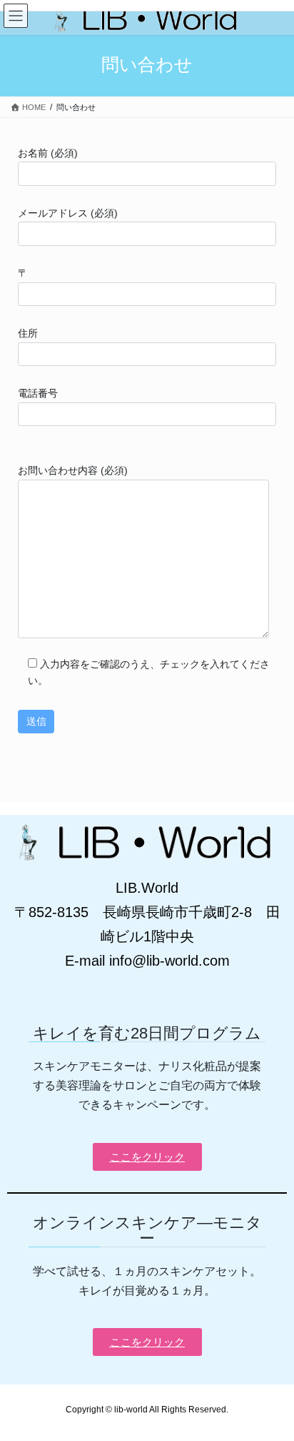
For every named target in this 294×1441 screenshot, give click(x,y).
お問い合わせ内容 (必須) (73, 470)
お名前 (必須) (48, 153)
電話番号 (38, 393)
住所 (28, 333)
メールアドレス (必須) (68, 213)
